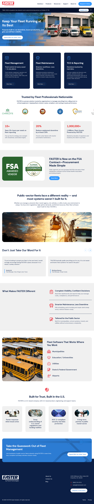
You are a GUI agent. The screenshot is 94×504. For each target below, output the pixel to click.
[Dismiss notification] (91, 10)
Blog (47, 481)
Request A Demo (85, 4)
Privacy (90, 500)
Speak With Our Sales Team (12, 37)
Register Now (83, 10)
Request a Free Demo (78, 490)
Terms (84, 500)
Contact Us (49, 479)
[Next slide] (90, 250)
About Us (48, 476)
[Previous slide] (85, 250)
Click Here (9, 84)
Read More (54, 178)
